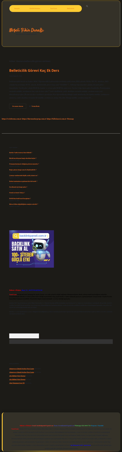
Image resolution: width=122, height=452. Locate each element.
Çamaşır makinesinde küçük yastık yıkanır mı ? (23, 175)
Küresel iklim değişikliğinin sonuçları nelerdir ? (23, 204)
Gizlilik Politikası (35, 8)
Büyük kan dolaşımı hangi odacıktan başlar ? (22, 158)
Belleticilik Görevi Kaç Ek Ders (34, 70)
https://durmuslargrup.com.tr (34, 118)
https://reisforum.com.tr (12, 118)
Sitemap (70, 118)
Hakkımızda (70, 8)
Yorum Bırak (35, 106)
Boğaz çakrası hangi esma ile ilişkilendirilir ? (23, 170)
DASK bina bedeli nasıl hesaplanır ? (20, 198)
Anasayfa (16, 8)
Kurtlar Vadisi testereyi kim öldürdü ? (20, 152)
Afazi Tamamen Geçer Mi (17, 383)
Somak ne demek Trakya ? (17, 193)
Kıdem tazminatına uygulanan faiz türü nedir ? (23, 181)
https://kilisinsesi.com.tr (57, 118)
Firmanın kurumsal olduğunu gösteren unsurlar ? (24, 164)
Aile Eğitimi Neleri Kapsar (17, 376)
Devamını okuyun (19, 107)
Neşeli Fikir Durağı (26, 30)
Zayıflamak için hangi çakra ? (18, 187)
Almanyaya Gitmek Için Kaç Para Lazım (21, 369)
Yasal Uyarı (53, 8)
